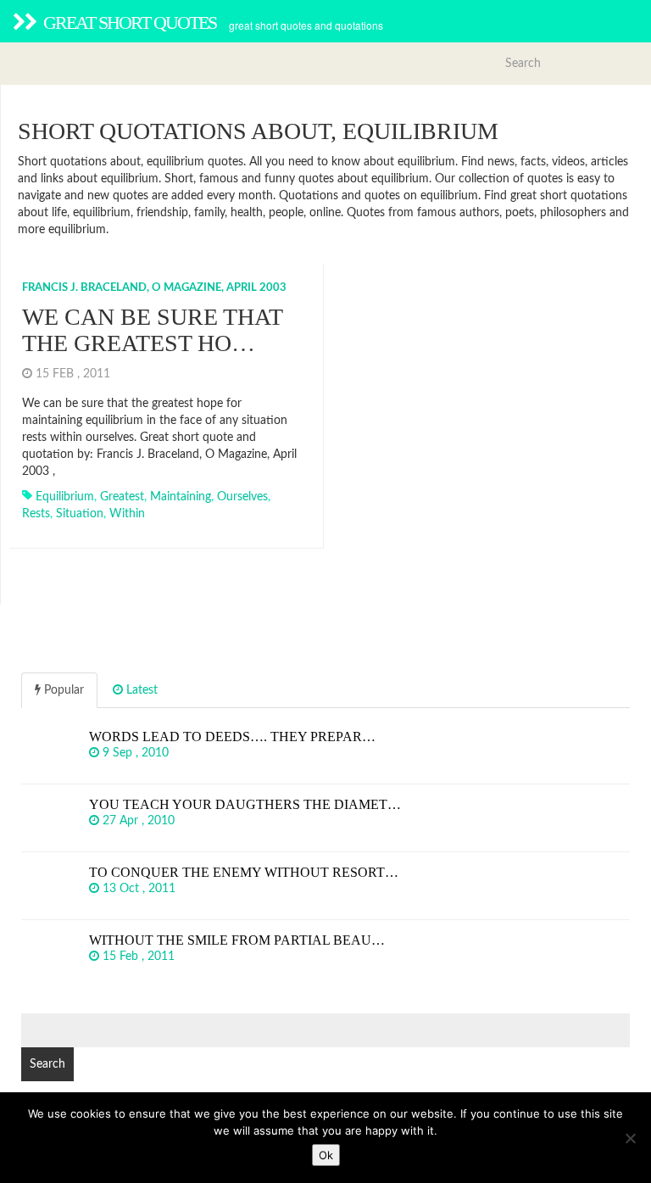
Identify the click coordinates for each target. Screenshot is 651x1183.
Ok (326, 1155)
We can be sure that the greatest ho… (152, 330)
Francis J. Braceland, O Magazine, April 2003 (154, 287)
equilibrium (65, 497)
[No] (629, 1138)
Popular (62, 690)
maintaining (180, 497)
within (127, 514)
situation (79, 514)
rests (36, 514)
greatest (122, 497)
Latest (140, 690)
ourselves (242, 497)
